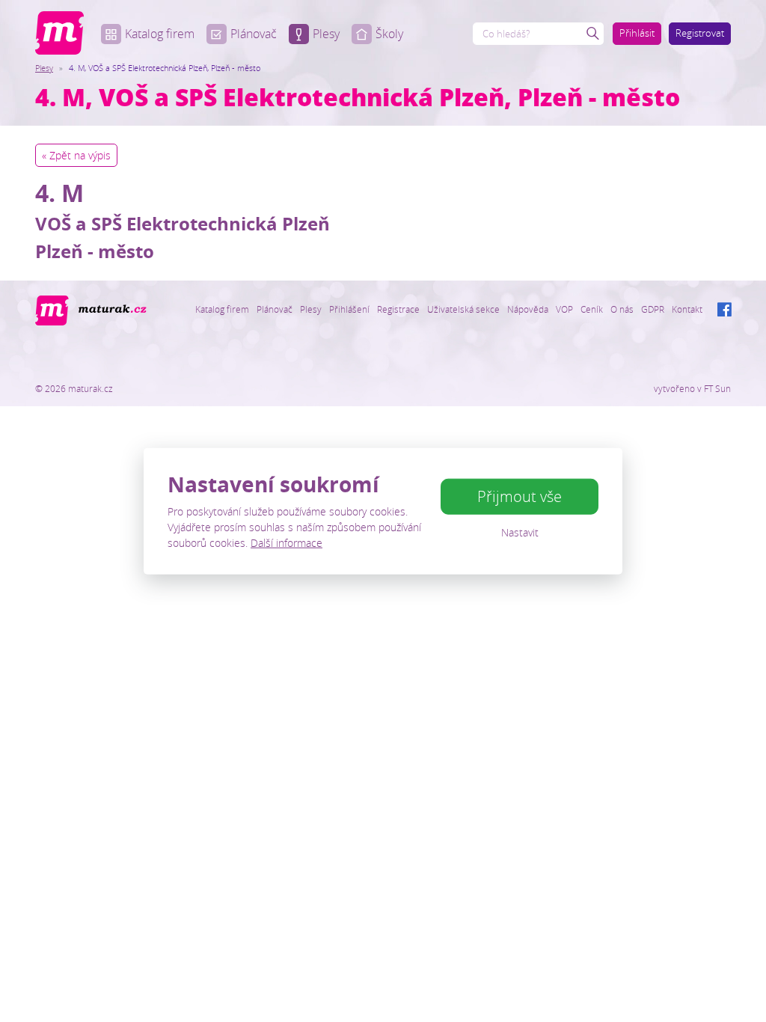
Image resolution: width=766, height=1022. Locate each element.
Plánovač (253, 33)
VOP (564, 309)
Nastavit (520, 532)
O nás (622, 309)
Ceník (591, 309)
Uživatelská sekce (463, 309)
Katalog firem (159, 33)
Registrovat (699, 33)
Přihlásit (637, 33)
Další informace (286, 542)
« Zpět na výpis (76, 155)
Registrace (398, 309)
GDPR (652, 309)
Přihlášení (349, 309)
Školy (389, 33)
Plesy (326, 33)
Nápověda (527, 309)
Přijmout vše (519, 496)
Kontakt (687, 309)
